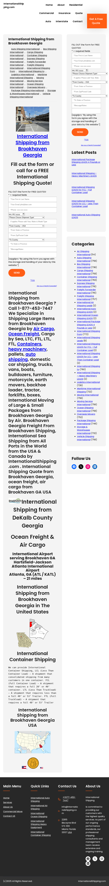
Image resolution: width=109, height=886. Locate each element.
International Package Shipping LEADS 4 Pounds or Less (86, 162)
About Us (8, 806)
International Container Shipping (41, 833)
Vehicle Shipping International (30, 95)
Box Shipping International (84, 266)
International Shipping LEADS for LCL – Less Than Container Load (85, 204)
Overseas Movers (36, 87)
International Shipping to (31, 71)
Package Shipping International (27, 90)
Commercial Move (12, 811)
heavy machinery (27, 349)
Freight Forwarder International (86, 291)
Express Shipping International (86, 285)
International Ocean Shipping (39, 815)
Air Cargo (43, 329)
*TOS (32, 280)
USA (70, 832)
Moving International (87, 394)
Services (7, 802)
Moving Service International (85, 403)
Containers (29, 344)
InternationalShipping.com (14, 5)
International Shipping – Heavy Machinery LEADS (84, 174)
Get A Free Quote (96, 21)
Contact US (9, 816)
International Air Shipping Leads (85, 304)
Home (6, 797)
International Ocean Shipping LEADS (87, 317)
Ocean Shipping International (85, 409)
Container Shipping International (87, 278)
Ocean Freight (23, 334)
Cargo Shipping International (85, 272)
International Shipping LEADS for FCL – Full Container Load (83, 190)
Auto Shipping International (25, 49)
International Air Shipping (39, 807)
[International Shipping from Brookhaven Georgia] (15, 501)
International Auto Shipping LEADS (86, 216)
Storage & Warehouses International (33, 92)
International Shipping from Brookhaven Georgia (32, 145)
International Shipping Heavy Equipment (39, 824)
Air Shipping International (84, 253)
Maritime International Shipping (28, 76)
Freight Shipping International (85, 297)
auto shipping (22, 356)
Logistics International (22, 74)
